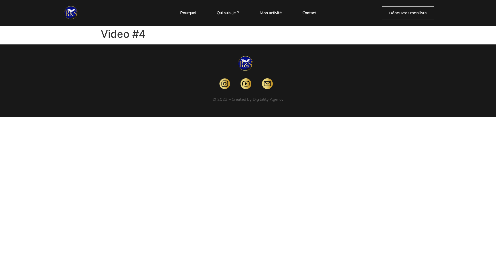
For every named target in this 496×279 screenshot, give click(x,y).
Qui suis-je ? (228, 13)
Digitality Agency (268, 99)
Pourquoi (188, 13)
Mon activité (271, 13)
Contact (309, 13)
